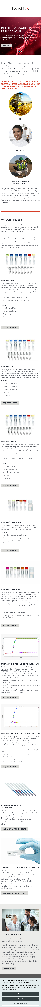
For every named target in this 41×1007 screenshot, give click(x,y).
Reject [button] (20, 999)
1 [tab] (19, 96)
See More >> (12, 989)
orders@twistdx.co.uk (18, 89)
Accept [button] (20, 994)
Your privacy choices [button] (20, 1003)
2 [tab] (21, 96)
